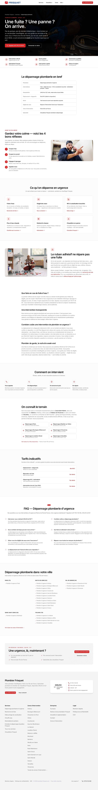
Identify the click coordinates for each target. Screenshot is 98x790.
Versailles (30, 764)
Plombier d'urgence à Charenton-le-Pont (76, 583)
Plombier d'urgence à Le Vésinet (44, 615)
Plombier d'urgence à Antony (43, 583)
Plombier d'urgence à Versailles (43, 623)
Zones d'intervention (56, 721)
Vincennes (31, 767)
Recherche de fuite (12, 210)
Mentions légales (78, 708)
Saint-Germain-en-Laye (34, 754)
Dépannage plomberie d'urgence (14, 708)
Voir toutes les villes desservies (29, 441)
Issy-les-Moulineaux (34, 724)
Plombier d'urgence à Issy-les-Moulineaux (46, 593)
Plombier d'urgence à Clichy (43, 588)
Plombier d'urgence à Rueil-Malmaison (45, 603)
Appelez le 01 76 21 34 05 (16, 45)
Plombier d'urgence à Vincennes (74, 588)
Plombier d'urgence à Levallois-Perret (45, 595)
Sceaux (30, 761)
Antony (30, 708)
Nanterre (30, 739)
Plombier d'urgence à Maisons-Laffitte (45, 618)
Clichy (29, 718)
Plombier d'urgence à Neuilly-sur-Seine (45, 600)
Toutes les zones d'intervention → (37, 770)
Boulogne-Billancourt (34, 712)
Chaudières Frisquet (11, 732)
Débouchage (70, 210)
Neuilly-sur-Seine (33, 742)
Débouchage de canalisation (13, 715)
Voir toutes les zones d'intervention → (14, 627)
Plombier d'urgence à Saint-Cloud (44, 605)
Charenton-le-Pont (33, 715)
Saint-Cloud (31, 751)
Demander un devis (34, 45)
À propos (53, 708)
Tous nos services (10, 729)
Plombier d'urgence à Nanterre (43, 598)
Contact (52, 718)
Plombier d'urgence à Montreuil (13, 615)
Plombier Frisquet (9, 14)
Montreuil (30, 736)
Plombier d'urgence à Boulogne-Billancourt (46, 585)
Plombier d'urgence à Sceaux (43, 608)
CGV (74, 715)
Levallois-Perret (32, 730)
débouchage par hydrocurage (72, 276)
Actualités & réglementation (58, 715)
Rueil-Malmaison (32, 748)
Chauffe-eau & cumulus (13, 230)
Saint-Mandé (31, 758)
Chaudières (49, 2)
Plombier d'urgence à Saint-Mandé (74, 585)
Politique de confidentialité (80, 712)
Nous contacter (41, 210)
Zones (56, 2)
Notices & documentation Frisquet (60, 712)
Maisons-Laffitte (32, 733)
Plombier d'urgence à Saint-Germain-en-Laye (47, 620)
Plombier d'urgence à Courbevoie (44, 590)
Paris (29, 745)
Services (41, 2)
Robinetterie (40, 230)
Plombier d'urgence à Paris (12, 583)
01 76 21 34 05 (88, 2)
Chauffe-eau (8, 718)
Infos (61, 2)
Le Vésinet (31, 727)
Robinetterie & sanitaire (11, 721)
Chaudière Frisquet (72, 230)
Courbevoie (31, 721)
